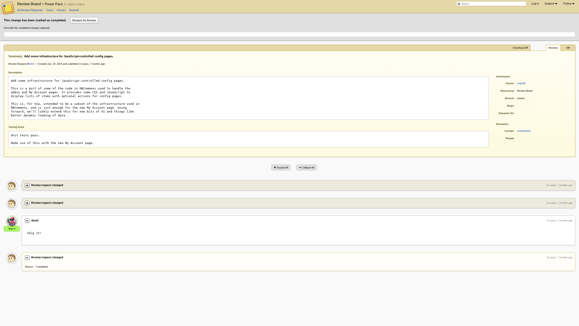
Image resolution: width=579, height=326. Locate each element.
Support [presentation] (549, 3)
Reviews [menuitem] (553, 47)
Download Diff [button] (520, 47)
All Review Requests (30, 10)
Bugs (510, 105)
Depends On (506, 113)
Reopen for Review (84, 20)
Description (18, 72)
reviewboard (524, 130)
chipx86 (521, 83)
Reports (74, 10)
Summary (15, 56)
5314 (31, 63)
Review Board (40, 4)
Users (49, 10)
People (509, 138)
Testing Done (16, 127)
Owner (510, 83)
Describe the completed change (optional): (27, 27)
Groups (61, 10)
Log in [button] (535, 3)
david (34, 220)
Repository (507, 90)
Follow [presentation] (567, 3)
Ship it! (11, 228)
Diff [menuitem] (568, 47)
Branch (509, 98)
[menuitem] (551, 3)
